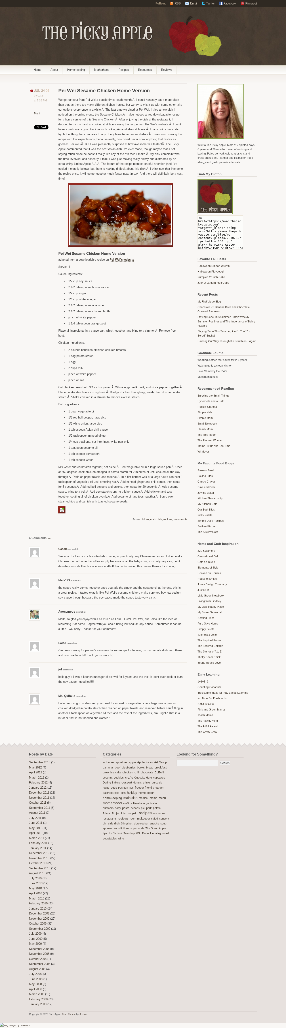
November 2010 (39, 858)
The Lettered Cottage (210, 646)
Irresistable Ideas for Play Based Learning (223, 692)
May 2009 (35, 943)
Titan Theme (69, 1014)
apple (132, 762)
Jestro (83, 1014)
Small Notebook (207, 423)
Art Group (160, 762)
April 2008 (35, 989)
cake (118, 772)
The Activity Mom (208, 720)
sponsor (108, 828)
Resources (145, 69)
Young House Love (209, 662)
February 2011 (38, 843)
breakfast (161, 767)
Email (194, 3)
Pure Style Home (208, 623)
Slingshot (126, 823)
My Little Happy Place (211, 606)
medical (143, 798)
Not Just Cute (206, 704)
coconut (107, 777)
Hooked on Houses (209, 573)
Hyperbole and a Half (210, 401)
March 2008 (36, 994)
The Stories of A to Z (209, 651)
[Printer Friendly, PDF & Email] (62, 509)
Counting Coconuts (209, 687)
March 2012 (36, 777)
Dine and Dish (206, 487)
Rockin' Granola (207, 406)
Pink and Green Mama (211, 709)
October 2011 (37, 802)
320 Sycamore (206, 550)
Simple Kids (205, 412)
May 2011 (35, 828)
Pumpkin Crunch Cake (211, 277)
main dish (156, 519)
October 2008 (37, 959)
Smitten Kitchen (207, 526)
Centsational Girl (208, 556)
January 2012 (37, 787)
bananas (108, 767)
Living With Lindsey (209, 601)
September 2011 (39, 807)
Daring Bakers (111, 782)
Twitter (210, 3)
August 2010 (37, 873)
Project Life (119, 813)
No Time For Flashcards (212, 698)
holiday (132, 792)
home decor (146, 792)
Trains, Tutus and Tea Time (214, 446)
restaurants (180, 519)
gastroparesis (111, 792)
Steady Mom (205, 429)
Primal (107, 813)
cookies (119, 777)
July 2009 (35, 933)
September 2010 (39, 868)
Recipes (123, 69)
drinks (146, 782)
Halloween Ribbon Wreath (214, 266)
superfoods (137, 828)
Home (37, 69)
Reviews (166, 69)
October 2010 (37, 863)
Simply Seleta (206, 629)
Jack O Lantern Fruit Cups (213, 282)
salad (154, 818)
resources (159, 813)
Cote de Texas (206, 562)
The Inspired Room (209, 640)
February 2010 (38, 903)
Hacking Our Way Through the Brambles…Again (227, 341)
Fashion (123, 787)
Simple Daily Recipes (211, 520)
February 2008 (38, 999)
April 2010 (35, 893)
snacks (154, 823)
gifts (123, 792)
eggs (114, 787)
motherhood (112, 803)
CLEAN (159, 772)
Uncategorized (159, 833)
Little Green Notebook (211, 595)
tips (105, 833)
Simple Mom (205, 418)
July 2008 (35, 974)
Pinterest (251, 3)
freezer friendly (144, 787)
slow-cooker (141, 823)
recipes (167, 519)
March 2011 (36, 838)
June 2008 (35, 979)
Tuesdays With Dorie (136, 833)
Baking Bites (205, 476)
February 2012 (38, 782)
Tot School (115, 833)
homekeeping (112, 798)
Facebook (229, 3)
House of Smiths (207, 578)
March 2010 (36, 898)
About (54, 69)
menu (162, 798)
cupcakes (159, 777)
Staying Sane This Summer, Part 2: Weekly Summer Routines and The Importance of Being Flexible (226, 321)
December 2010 (39, 853)
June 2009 (35, 938)
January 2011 (37, 848)
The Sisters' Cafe (208, 532)
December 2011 (39, 792)
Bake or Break (206, 470)
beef (117, 767)
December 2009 (39, 913)
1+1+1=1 (203, 681)
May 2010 (35, 888)
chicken (144, 519)
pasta (125, 808)
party (118, 808)
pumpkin (132, 813)
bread (149, 767)
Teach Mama (205, 715)
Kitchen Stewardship (210, 498)
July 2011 (35, 818)
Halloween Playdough (211, 271)
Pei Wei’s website (122, 259)
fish (131, 787)
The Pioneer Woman (210, 440)
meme (153, 798)
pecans (135, 808)
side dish (114, 823)
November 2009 (39, 918)
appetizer (122, 762)
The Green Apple (155, 828)
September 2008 (39, 964)
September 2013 (39, 762)
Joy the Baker (206, 492)
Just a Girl (204, 590)
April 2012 (35, 772)
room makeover (140, 818)
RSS (178, 3)
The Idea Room (207, 434)
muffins (127, 803)
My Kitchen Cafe (207, 504)
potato (157, 808)
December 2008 (39, 949)
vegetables (110, 838)
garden (160, 787)
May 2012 (35, 767)
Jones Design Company (212, 584)
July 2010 (35, 878)
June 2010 (35, 883)
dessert (127, 782)
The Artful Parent (208, 726)
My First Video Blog (209, 301)
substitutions (121, 828)
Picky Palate (205, 515)
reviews (123, 818)
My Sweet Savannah (210, 612)
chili (137, 772)
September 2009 (39, 928)
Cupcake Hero (143, 777)
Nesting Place (206, 618)
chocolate (147, 772)
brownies (108, 772)
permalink (73, 549)
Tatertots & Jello (207, 634)
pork (149, 808)
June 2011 (35, 822)
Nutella (137, 803)
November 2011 (39, 797)
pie (143, 808)
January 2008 (37, 1004)
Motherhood (101, 69)
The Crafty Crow (207, 732)
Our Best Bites (206, 509)
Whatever (203, 451)
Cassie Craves (206, 481)
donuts (137, 782)
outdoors (108, 808)
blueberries (129, 767)
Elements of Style (208, 567)
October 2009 (37, 923)
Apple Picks (145, 762)
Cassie (62, 549)
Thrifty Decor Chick (209, 657)
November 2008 (39, 953)
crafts (129, 777)
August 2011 (37, 812)
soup (163, 823)
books (141, 767)
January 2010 (37, 908)
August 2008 (37, 969)
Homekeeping (76, 69)
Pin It (37, 113)
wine (121, 838)
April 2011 (35, 833)
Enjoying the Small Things (213, 395)
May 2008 (35, 984)
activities (108, 762)
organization (150, 803)
